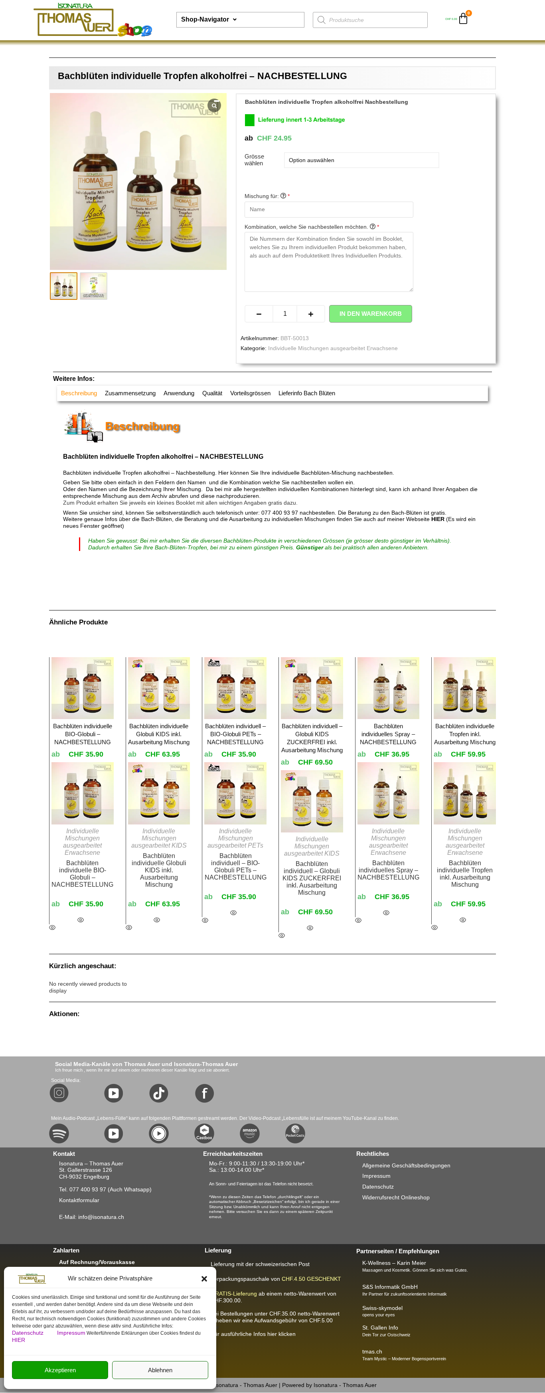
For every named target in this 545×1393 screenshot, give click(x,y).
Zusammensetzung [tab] (130, 393)
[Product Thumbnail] (216, 101)
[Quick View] (80, 920)
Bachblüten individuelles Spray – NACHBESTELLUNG (388, 870)
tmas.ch (372, 1351)
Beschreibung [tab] (79, 393)
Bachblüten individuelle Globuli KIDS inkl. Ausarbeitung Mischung (159, 870)
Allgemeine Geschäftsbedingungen (406, 1165)
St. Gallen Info (380, 1327)
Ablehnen (160, 1370)
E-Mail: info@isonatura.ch (91, 1217)
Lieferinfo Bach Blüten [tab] (306, 393)
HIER (18, 1340)
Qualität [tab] (212, 393)
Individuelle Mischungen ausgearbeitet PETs (235, 838)
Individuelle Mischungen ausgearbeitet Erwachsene (333, 348)
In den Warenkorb (371, 313)
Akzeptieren (60, 1370)
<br (275, 1320)
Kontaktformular (79, 1200)
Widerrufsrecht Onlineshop (396, 1197)
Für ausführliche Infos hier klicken (253, 1334)
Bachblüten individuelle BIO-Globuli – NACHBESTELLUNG (82, 874)
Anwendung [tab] (179, 393)
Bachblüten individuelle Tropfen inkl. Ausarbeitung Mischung (465, 874)
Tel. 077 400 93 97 (82, 1189)
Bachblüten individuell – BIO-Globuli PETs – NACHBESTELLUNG (236, 866)
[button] (204, 1279)
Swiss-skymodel (382, 1308)
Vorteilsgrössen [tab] (250, 393)
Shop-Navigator (205, 19)
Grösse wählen (254, 159)
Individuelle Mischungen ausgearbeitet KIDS (159, 838)
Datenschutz (28, 1333)
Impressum (71, 1333)
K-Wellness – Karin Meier (394, 1263)
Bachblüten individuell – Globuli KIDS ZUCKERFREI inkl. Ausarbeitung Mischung (311, 878)
